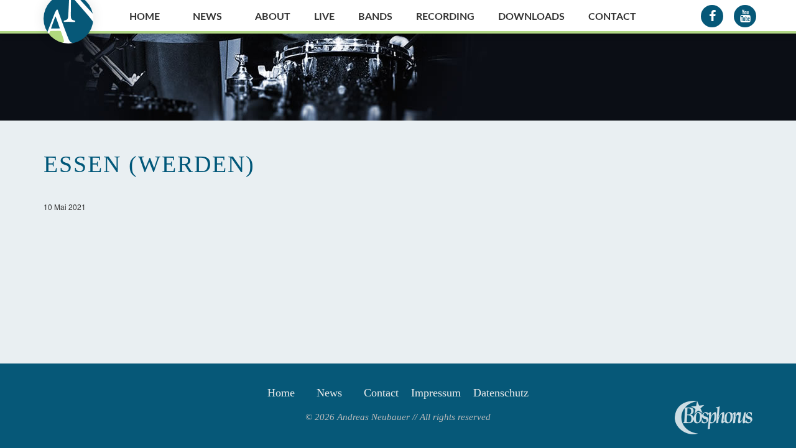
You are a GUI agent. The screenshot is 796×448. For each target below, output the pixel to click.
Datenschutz (501, 392)
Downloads (531, 17)
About (272, 17)
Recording (445, 17)
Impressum (436, 392)
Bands (375, 17)
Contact (612, 17)
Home (144, 17)
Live (324, 17)
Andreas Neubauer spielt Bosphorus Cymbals (713, 417)
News (207, 17)
